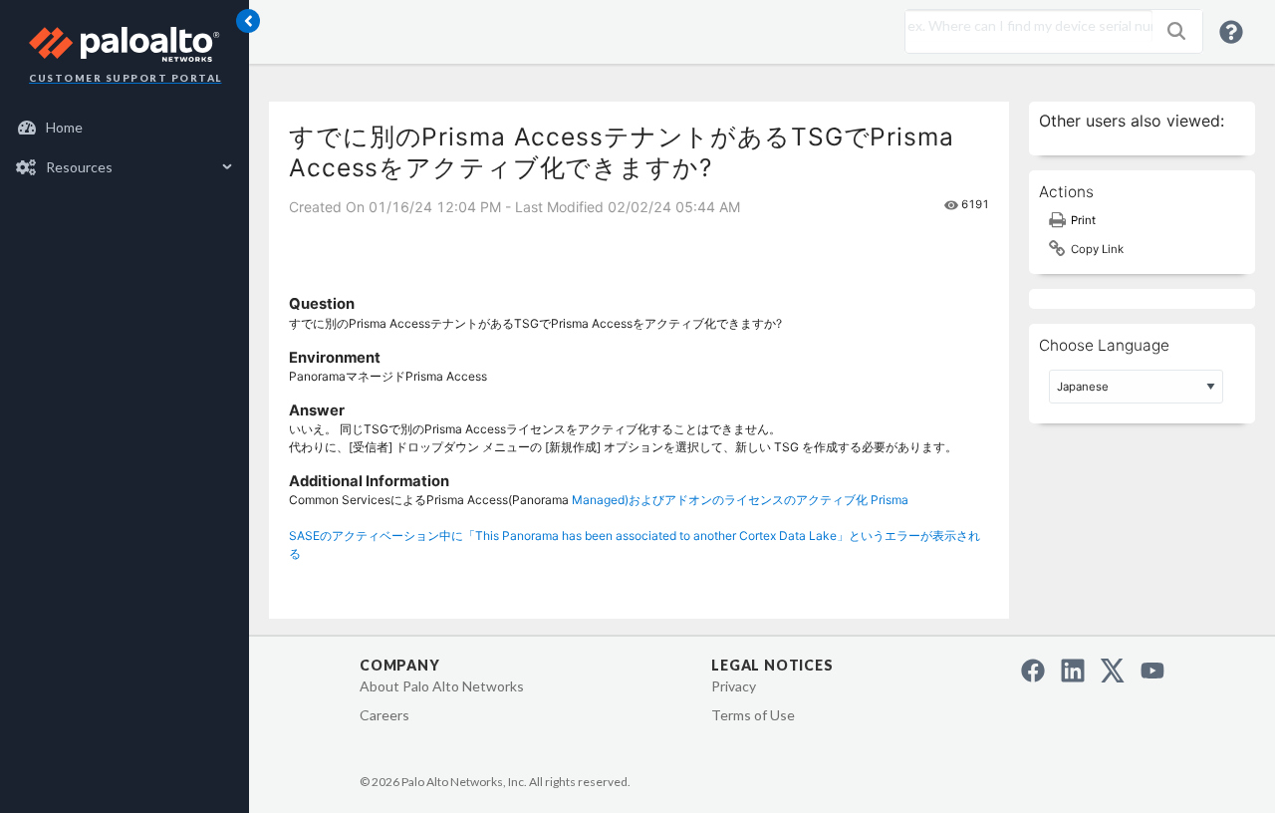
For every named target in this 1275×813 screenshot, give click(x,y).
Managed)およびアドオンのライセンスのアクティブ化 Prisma (740, 499)
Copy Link (1097, 249)
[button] (1176, 31)
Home (64, 127)
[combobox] (1023, 26)
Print (1083, 220)
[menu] (124, 147)
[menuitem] (125, 127)
